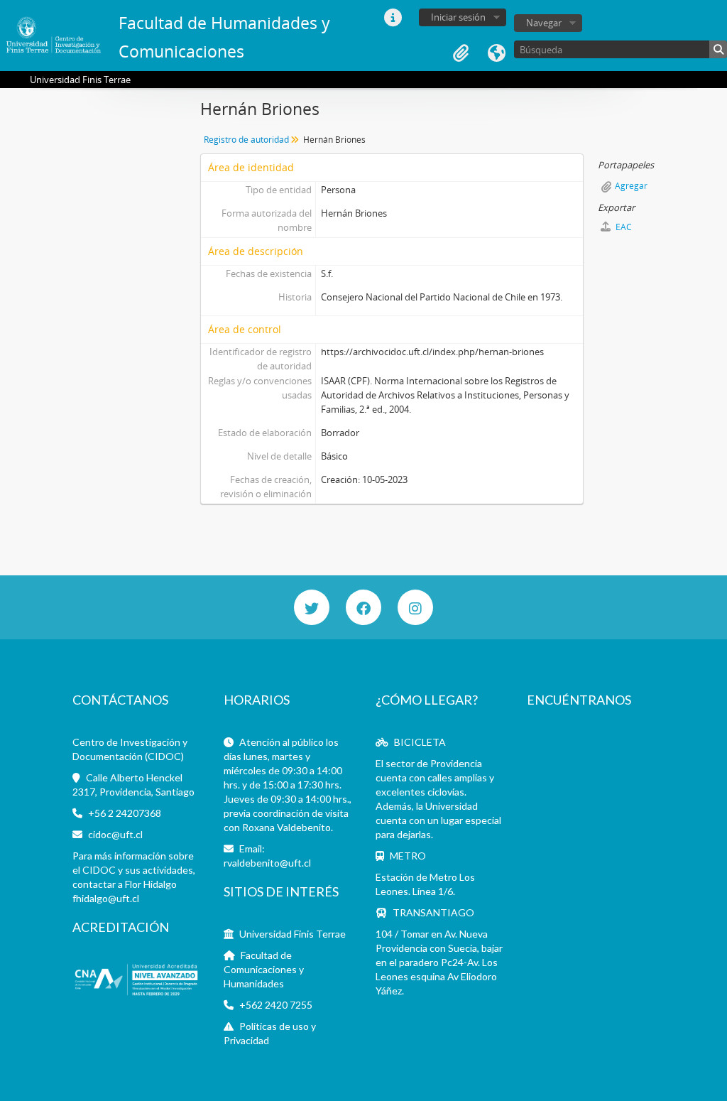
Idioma (496, 53)
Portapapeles (461, 53)
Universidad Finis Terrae (292, 934)
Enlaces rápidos (392, 18)
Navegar (544, 22)
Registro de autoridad (246, 140)
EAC (622, 227)
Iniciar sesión (458, 17)
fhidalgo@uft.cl (105, 898)
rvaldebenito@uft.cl (267, 863)
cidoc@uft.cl (115, 834)
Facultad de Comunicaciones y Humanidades (264, 969)
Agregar (631, 186)
